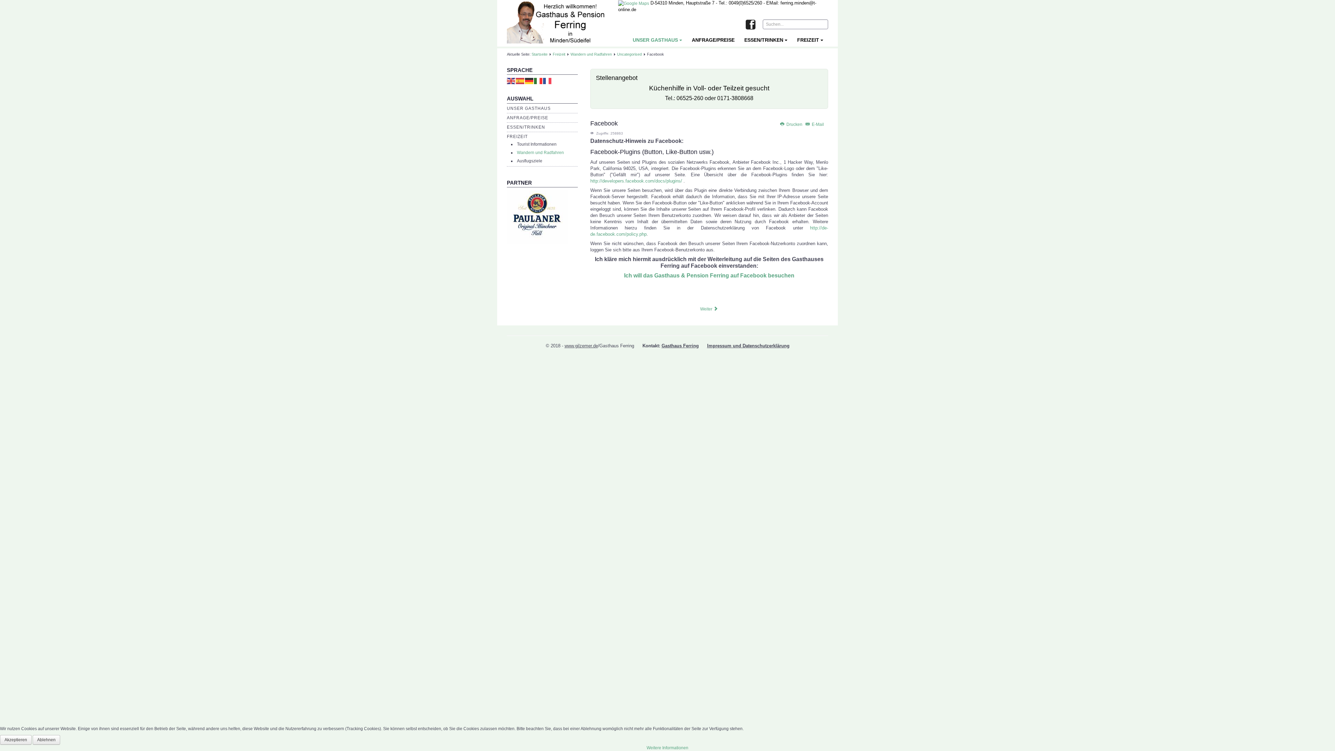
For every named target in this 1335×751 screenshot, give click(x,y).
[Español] (520, 80)
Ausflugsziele (529, 161)
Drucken (794, 124)
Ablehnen (46, 739)
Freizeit (808, 40)
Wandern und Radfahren (591, 54)
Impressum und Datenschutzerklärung (748, 345)
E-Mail (817, 124)
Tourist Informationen (537, 144)
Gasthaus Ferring (680, 345)
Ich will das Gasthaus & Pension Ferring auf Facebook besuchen (709, 275)
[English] (511, 80)
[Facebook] (750, 25)
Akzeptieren (16, 739)
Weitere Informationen (667, 747)
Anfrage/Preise (713, 40)
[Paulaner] (537, 216)
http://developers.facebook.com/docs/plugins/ (636, 181)
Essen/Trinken (763, 40)
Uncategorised (629, 54)
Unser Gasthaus (655, 40)
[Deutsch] (529, 80)
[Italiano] (538, 80)
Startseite (540, 54)
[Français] (547, 80)
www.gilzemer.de (581, 345)
